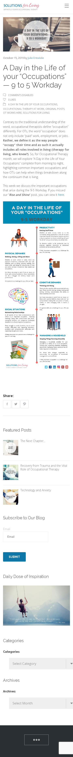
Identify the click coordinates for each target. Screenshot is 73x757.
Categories (11, 651)
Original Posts (54, 109)
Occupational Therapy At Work (23, 109)
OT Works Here (12, 112)
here (61, 195)
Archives (9, 691)
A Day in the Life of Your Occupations (32, 104)
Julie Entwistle (36, 58)
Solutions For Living (36, 112)
